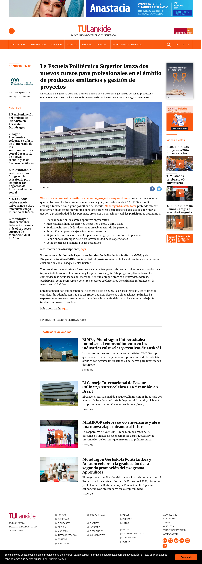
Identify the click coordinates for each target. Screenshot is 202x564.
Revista (87, 44)
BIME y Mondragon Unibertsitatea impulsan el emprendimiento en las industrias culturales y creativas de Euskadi (121, 343)
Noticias (62, 514)
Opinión (56, 44)
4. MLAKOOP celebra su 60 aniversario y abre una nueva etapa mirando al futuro (21, 206)
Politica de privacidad (174, 530)
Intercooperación (67, 535)
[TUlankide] (94, 29)
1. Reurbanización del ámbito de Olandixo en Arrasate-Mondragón (21, 121)
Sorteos (62, 539)
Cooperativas (97, 514)
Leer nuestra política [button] (54, 559)
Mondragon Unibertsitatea (121, 206)
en (188, 44)
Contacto (168, 522)
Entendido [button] (186, 557)
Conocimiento (20, 66)
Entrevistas (38, 44)
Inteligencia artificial (127, 44)
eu (177, 44)
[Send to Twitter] (159, 188)
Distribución (97, 531)
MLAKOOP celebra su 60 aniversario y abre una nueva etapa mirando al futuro (121, 424)
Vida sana (63, 531)
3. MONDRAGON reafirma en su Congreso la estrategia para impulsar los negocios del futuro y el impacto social (22, 181)
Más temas (63, 543)
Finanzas (94, 523)
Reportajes (18, 44)
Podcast (102, 44)
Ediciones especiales (133, 533)
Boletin (126, 541)
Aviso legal (169, 526)
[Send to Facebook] (152, 188)
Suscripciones (130, 537)
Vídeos (126, 514)
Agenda (72, 44)
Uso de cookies (171, 533)
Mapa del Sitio (170, 514)
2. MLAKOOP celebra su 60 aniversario (175, 180)
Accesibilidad (169, 518)
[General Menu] (12, 31)
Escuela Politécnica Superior (71, 320)
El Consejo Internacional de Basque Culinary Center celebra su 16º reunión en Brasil (120, 387)
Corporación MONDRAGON (103, 35)
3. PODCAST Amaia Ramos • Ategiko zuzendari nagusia (179, 209)
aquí (83, 249)
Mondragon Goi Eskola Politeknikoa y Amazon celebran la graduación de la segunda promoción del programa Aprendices (116, 465)
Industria (95, 527)
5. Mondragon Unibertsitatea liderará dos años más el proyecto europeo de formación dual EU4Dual (21, 228)
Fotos (125, 523)
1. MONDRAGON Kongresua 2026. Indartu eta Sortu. (178, 150)
